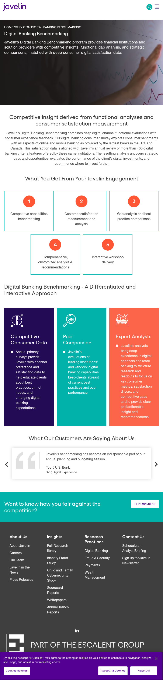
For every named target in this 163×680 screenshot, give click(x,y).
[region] (81, 666)
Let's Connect (145, 504)
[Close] (156, 658)
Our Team (17, 560)
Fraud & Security (97, 558)
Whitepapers (56, 600)
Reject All (144, 670)
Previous (6, 464)
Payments (92, 565)
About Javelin (20, 546)
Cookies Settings (17, 670)
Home (8, 27)
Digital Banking (96, 551)
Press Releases (21, 580)
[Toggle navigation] (156, 6)
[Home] (14, 6)
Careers (16, 553)
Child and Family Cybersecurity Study (60, 575)
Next (156, 464)
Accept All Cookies (113, 670)
